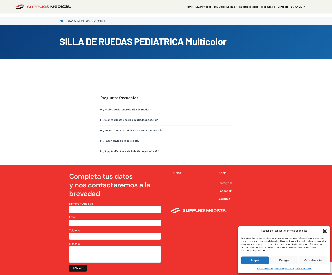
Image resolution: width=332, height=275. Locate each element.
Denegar (284, 260)
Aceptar (255, 260)
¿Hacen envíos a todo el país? (121, 141)
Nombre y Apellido (81, 204)
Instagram (225, 183)
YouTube (224, 199)
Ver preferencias (313, 260)
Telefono (75, 230)
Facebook (225, 191)
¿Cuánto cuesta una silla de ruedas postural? (130, 120)
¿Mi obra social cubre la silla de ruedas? (127, 109)
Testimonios (268, 6)
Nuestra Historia (248, 6)
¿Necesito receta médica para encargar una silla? (133, 130)
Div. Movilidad (203, 6)
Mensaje (74, 244)
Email (73, 217)
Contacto (283, 6)
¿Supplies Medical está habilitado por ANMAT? (131, 151)
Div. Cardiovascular (225, 6)
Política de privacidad (284, 268)
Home (189, 6)
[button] (325, 231)
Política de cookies (265, 268)
